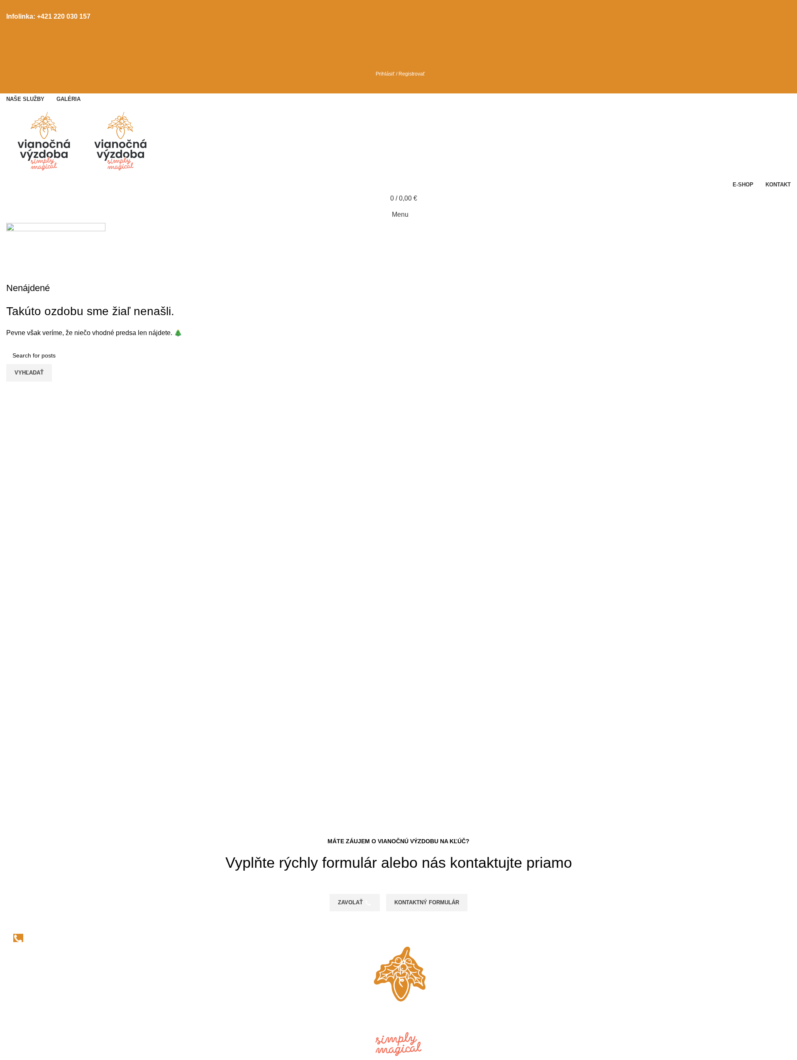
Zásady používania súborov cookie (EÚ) (65, 1009)
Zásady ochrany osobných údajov (55, 994)
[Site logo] (44, 140)
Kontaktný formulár (426, 902)
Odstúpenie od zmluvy (39, 1025)
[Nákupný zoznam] (398, 57)
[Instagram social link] (403, 5)
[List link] (133, 944)
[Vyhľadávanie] (398, 40)
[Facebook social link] (393, 5)
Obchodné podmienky (38, 978)
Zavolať (350, 902)
